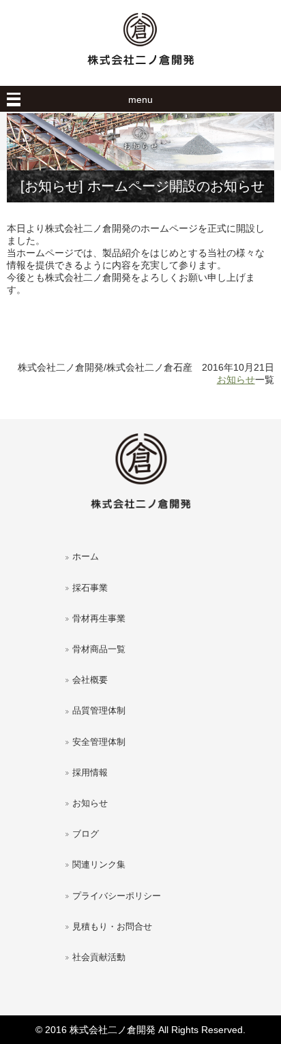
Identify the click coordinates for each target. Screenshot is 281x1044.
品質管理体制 (98, 711)
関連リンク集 (98, 865)
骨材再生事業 (98, 619)
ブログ (85, 834)
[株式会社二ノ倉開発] (140, 71)
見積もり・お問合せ (112, 927)
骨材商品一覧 (98, 649)
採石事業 (90, 588)
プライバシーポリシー (116, 896)
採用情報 (90, 773)
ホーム (85, 557)
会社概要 (90, 680)
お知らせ (236, 379)
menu (140, 99)
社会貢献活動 (98, 957)
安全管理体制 (98, 742)
